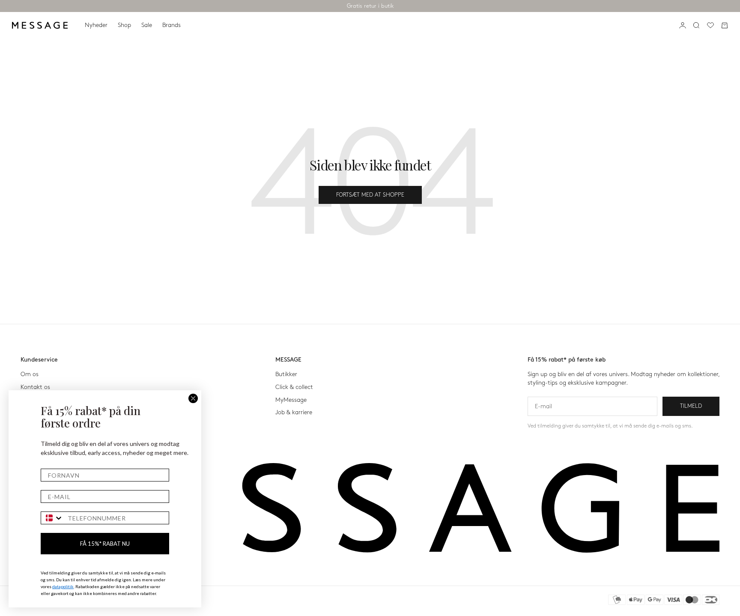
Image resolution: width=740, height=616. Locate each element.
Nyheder (96, 25)
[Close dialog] (193, 398)
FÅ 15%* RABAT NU (105, 543)
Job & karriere (293, 412)
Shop (124, 25)
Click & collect (294, 387)
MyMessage (291, 400)
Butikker (286, 374)
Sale (146, 25)
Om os (30, 374)
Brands (171, 25)
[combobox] (52, 518)
